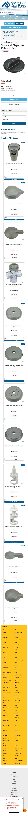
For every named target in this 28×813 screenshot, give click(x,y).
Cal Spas (17, 650)
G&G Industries (18, 670)
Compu (16, 655)
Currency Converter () (14, 27)
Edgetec (4, 662)
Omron (4, 710)
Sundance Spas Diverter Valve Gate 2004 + (14, 526)
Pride (16, 720)
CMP (16, 652)
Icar (15, 680)
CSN (4, 657)
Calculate (14, 123)
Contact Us (14, 783)
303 (3, 629)
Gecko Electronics (7, 672)
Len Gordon (17, 692)
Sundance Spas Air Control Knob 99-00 (14, 244)
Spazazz (5, 745)
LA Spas (16, 690)
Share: (3, 51)
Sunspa (16, 750)
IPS (3, 685)
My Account (14, 775)
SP (15, 733)
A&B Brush (17, 629)
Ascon (4, 642)
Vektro (16, 758)
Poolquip (5, 717)
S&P (16, 725)
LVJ (15, 695)
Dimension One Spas (19, 660)
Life (3, 695)
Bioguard (17, 644)
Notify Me (15, 99)
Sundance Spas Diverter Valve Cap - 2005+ (14, 405)
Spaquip (4, 743)
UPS (4, 758)
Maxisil (4, 705)
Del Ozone (5, 660)
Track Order (14, 776)
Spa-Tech (17, 738)
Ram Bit (16, 723)
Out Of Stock (14, 257)
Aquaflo (16, 637)
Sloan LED (5, 730)
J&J (15, 685)
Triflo (4, 755)
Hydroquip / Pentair (7, 680)
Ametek (4, 634)
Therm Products (18, 753)
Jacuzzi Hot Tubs (7, 687)
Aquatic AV (5, 639)
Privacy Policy (14, 790)
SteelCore (17, 745)
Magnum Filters (6, 700)
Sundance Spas (9, 88)
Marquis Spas (18, 702)
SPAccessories (6, 740)
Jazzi (16, 687)
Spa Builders (5, 735)
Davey (16, 657)
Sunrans (5, 750)
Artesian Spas (18, 639)
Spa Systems (6, 738)
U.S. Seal (17, 755)
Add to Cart (14, 179)
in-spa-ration (6, 682)
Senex (4, 728)
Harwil (16, 672)
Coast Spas (5, 655)
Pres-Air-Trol (6, 720)
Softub (16, 730)
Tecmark (5, 753)
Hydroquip (17, 677)
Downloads (20, 23)
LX (3, 697)
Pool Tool (17, 715)
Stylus (4, 748)
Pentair (4, 712)
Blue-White (5, 647)
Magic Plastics (18, 697)
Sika (16, 728)
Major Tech (17, 700)
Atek (16, 642)
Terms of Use (14, 788)
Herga (4, 675)
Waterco (5, 760)
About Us (14, 781)
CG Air (4, 652)
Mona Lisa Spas (6, 707)
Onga (16, 710)
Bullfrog (16, 647)
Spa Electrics (17, 735)
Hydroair (5, 677)
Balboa (4, 644)
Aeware (4, 632)
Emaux (4, 665)
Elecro (16, 662)
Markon (4, 702)
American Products (19, 632)
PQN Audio (17, 717)
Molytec (16, 705)
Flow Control (5, 670)
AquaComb (5, 637)
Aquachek (17, 634)
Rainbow (5, 723)
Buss (4, 650)
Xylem (4, 763)
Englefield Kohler (18, 665)
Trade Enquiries (10, 23)
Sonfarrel (5, 733)
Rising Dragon (6, 725)
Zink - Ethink (17, 763)
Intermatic (17, 682)
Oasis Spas (17, 707)
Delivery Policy (14, 792)
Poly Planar (5, 715)
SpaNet (16, 740)
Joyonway (5, 690)
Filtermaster (5, 667)
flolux (16, 667)
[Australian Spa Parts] (14, 4)
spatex (16, 743)
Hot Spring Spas (18, 675)
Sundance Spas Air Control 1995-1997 (14, 163)
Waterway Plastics (19, 760)
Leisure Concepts (7, 692)
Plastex (16, 712)
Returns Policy (14, 794)
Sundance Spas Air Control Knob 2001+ (14, 203)
